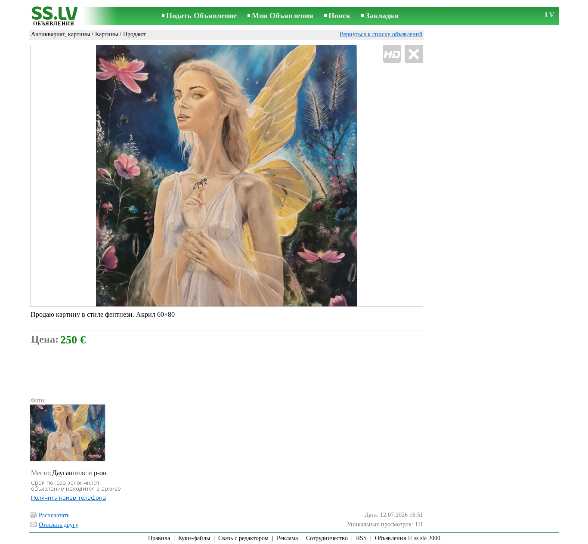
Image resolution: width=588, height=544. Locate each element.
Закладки (382, 15)
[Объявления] (53, 16)
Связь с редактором (243, 538)
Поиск (339, 15)
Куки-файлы (194, 538)
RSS (361, 538)
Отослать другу (58, 525)
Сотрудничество (327, 538)
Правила (159, 538)
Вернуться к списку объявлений (381, 34)
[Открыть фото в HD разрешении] (226, 175)
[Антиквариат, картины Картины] (67, 432)
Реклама (287, 538)
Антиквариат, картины (60, 34)
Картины (106, 34)
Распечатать (54, 515)
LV (549, 15)
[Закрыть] (413, 54)
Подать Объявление (201, 15)
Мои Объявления (282, 15)
